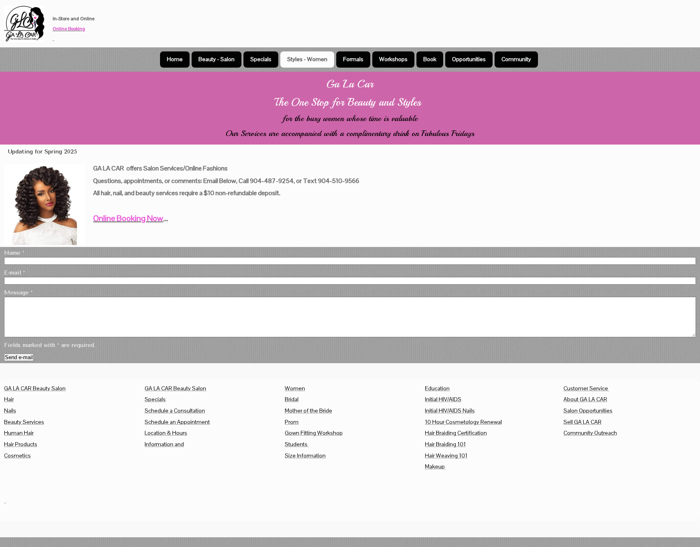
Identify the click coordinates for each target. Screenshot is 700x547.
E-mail (14, 272)
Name (14, 252)
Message (18, 292)
